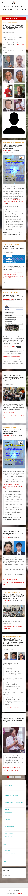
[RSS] (14, 13)
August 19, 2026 (7, 31)
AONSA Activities (6, 799)
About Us (5, 782)
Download (18, 346)
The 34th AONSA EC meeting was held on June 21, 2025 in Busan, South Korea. (13, 596)
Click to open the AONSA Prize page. (10, 770)
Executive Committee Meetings (10, 853)
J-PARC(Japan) (14, 201)
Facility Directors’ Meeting (10, 829)
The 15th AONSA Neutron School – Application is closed (13, 248)
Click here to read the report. (8, 412)
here (9, 281)
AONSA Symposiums (8, 819)
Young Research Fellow (17, 142)
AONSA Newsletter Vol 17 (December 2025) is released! (13, 296)
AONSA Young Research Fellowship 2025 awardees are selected (13, 533)
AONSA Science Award (9, 636)
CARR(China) (16, 200)
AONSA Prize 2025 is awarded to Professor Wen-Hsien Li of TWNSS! (13, 720)
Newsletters (6, 292)
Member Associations (9, 788)
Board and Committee (9, 785)
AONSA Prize (6, 22)
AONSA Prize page (20, 44)
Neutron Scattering (7, 823)
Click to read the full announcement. (10, 579)
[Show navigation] (2, 2)
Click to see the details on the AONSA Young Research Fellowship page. (12, 233)
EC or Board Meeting (9, 592)
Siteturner (20, 893)
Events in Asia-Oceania (9, 833)
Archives (5, 875)
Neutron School (7, 244)
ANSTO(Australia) (7, 200)
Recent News (13, 22)
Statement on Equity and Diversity (11, 795)
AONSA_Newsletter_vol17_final (9, 346)
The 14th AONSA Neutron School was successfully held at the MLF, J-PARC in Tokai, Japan (14, 378)
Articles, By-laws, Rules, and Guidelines (12, 792)
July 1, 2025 (6, 600)
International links (8, 836)
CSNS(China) (6, 201)
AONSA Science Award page (12, 46)
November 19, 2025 (8, 435)
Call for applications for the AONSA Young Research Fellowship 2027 (12, 146)
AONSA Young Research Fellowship (11, 816)
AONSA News (5, 844)
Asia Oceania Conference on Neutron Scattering (14, 802)
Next (18, 777)
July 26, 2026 (6, 250)
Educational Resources (9, 840)
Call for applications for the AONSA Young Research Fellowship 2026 (12, 431)
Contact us (5, 861)
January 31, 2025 (7, 648)
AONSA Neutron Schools (9, 805)
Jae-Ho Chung (16, 31)
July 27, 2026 (6, 150)
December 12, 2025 (8, 382)
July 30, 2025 (6, 537)
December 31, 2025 (8, 299)
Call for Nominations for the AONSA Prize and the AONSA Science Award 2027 (13, 27)
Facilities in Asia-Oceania (9, 826)
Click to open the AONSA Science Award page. (12, 707)
